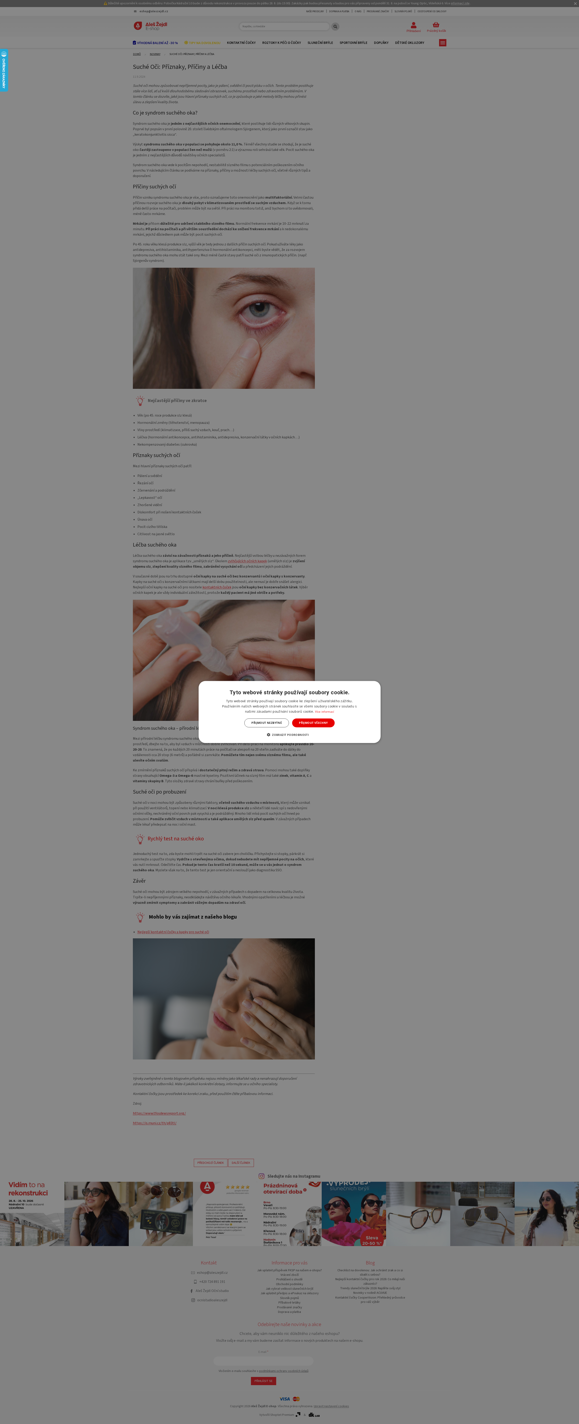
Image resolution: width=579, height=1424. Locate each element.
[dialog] (290, 712)
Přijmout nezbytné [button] (266, 723)
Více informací (324, 712)
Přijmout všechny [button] (313, 723)
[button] (289, 734)
